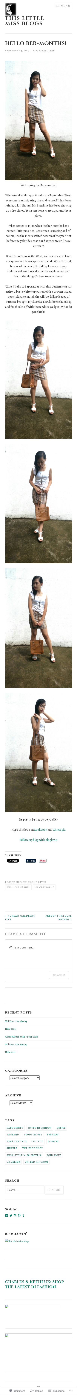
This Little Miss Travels (24, 1155)
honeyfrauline (44, 50)
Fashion (53, 1134)
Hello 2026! (10, 1028)
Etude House (33, 1134)
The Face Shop (32, 1148)
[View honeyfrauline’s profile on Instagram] (14, 1215)
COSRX (60, 1127)
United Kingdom (36, 1161)
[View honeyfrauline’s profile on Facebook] (6, 1215)
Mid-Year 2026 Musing (16, 1021)
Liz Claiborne (44, 887)
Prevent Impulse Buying (58, 917)
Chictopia (59, 830)
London (53, 1141)
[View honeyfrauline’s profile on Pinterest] (19, 1215)
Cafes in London (40, 1127)
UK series (13, 1161)
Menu (65, 6)
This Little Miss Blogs (24, 21)
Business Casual (18, 887)
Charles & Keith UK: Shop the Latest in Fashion (34, 1284)
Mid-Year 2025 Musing (16, 1044)
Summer (12, 1148)
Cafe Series (15, 1127)
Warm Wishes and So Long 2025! (21, 1036)
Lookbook (40, 830)
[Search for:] (24, 1190)
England (13, 1134)
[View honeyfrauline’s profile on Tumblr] (23, 1215)
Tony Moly (54, 1155)
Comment (59, 975)
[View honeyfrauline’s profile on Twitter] (10, 1215)
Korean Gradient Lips (20, 917)
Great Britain (17, 1141)
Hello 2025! (10, 1052)
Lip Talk (37, 1141)
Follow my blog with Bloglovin (38, 840)
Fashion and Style (33, 882)
